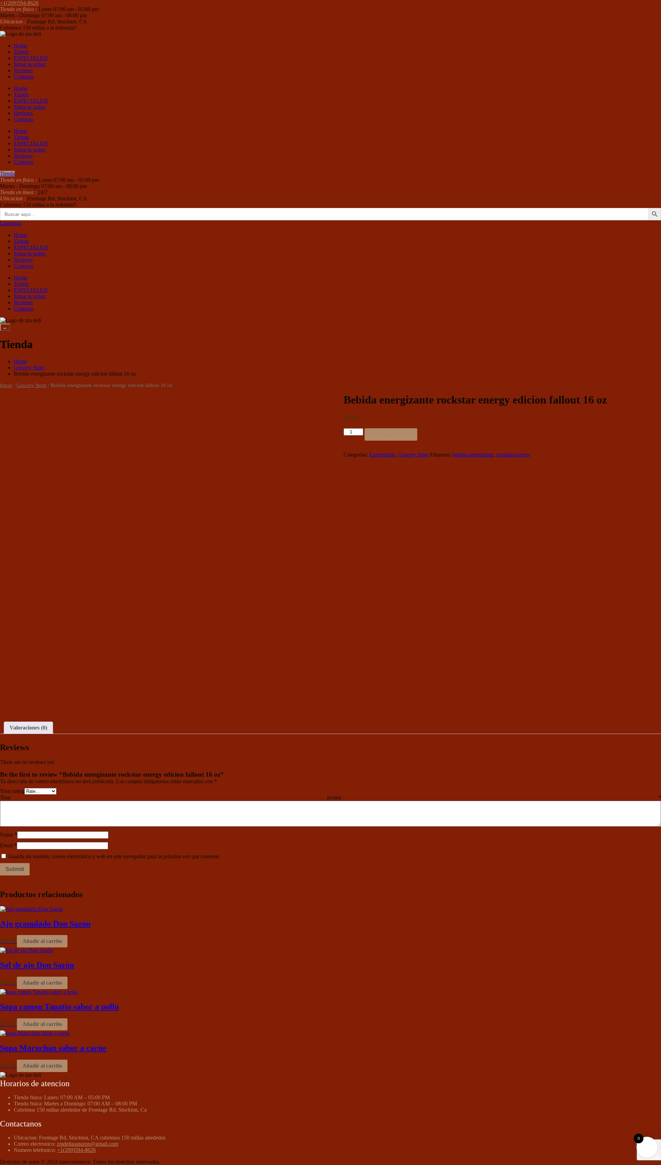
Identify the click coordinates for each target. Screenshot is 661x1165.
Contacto (23, 77)
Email (8, 845)
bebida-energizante (473, 455)
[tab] (28, 728)
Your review (330, 797)
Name (8, 835)
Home (20, 46)
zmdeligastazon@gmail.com (87, 1144)
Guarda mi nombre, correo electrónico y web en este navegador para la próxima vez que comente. (114, 856)
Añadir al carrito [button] (42, 941)
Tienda (21, 52)
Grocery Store (29, 367)
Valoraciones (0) (28, 728)
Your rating (12, 791)
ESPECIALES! (31, 58)
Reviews (23, 70)
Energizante (382, 455)
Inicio (6, 385)
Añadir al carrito (391, 434)
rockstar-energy (513, 455)
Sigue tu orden (29, 64)
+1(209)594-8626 (76, 1150)
